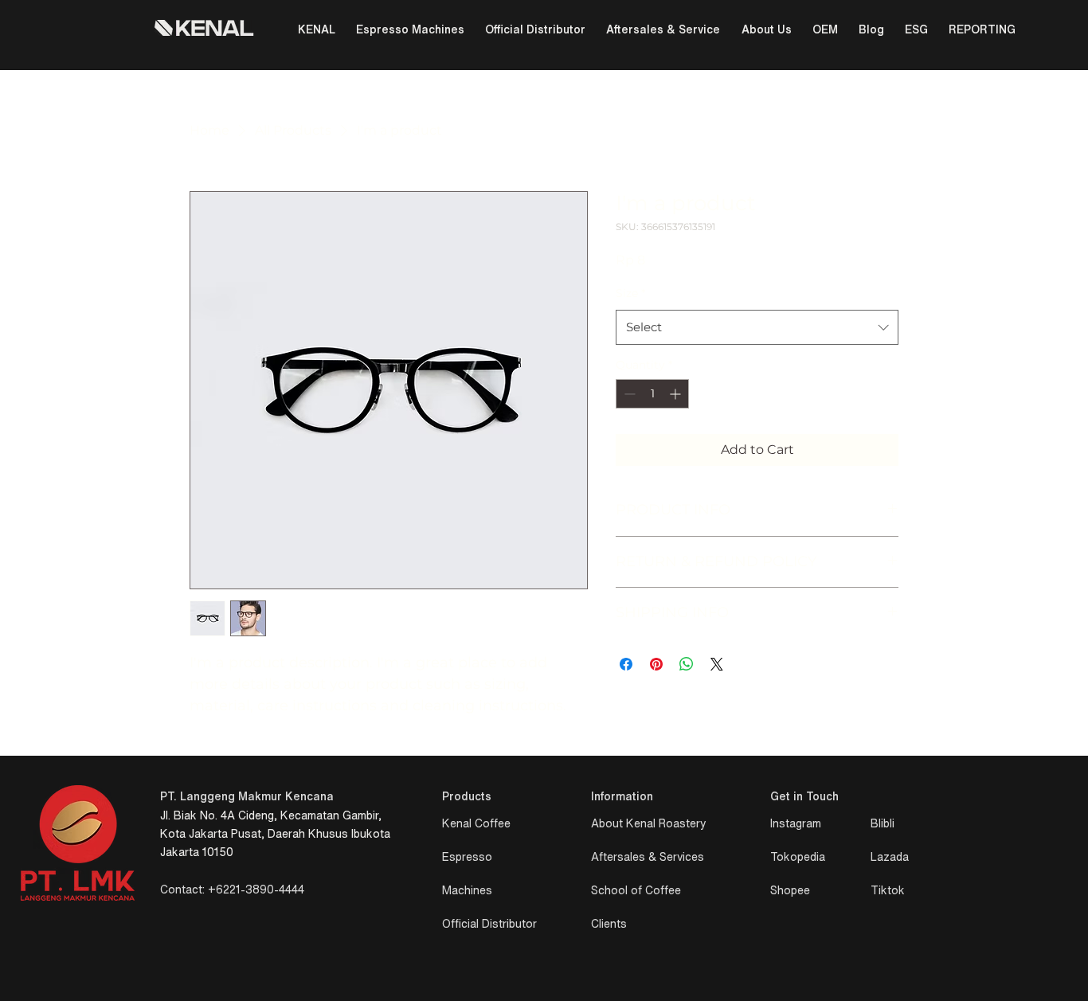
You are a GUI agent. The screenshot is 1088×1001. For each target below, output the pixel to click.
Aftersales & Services (647, 856)
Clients (609, 923)
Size (630, 293)
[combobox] (757, 327)
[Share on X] (716, 664)
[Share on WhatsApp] (686, 664)
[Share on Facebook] (626, 664)
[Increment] (677, 394)
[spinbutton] (652, 394)
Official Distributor (489, 923)
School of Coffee (636, 890)
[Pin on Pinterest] (656, 664)
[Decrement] (628, 394)
